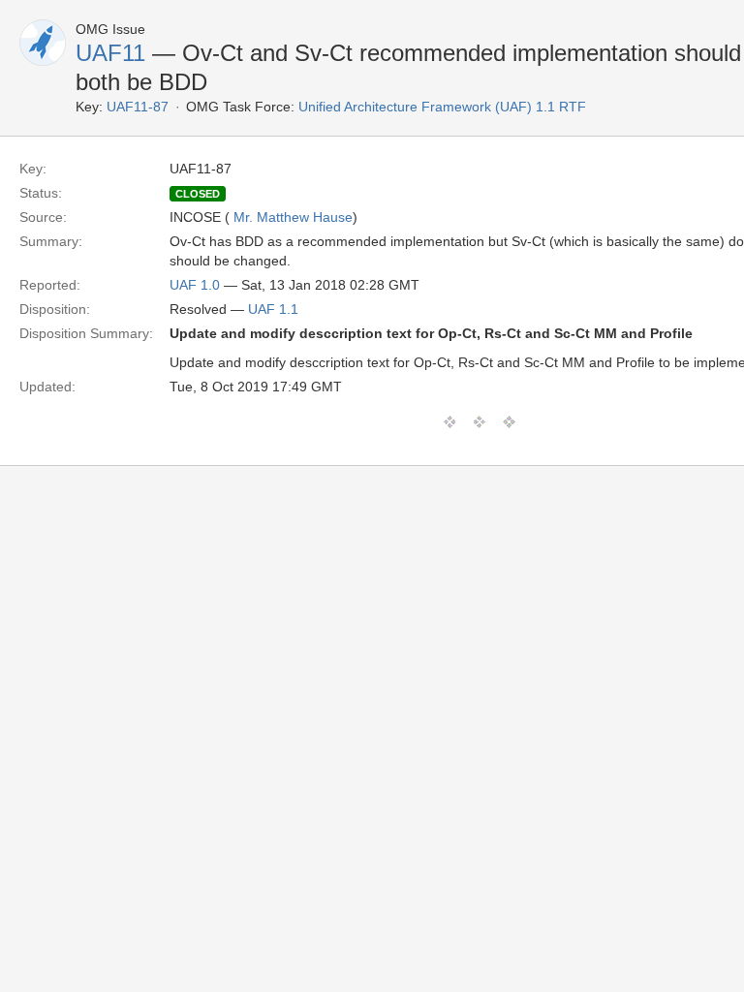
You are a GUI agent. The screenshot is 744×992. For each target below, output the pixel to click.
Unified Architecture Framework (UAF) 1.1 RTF (442, 106)
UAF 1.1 (273, 309)
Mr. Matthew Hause (293, 217)
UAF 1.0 (195, 285)
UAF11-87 (138, 106)
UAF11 (110, 53)
